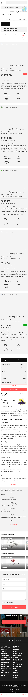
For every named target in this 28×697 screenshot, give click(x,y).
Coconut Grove (6, 657)
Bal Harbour (5, 648)
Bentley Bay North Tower (10, 30)
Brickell (4, 653)
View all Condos (23, 694)
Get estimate (14, 622)
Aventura (4, 646)
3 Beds (14, 34)
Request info (4, 694)
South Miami (17, 665)
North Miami (17, 659)
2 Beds (4, 36)
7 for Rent (14, 24)
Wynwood (16, 678)
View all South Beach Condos (11, 7)
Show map (8, 19)
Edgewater (5, 666)
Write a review (14, 528)
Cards (22, 40)
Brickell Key (5, 655)
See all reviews (13, 524)
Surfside (16, 672)
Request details (14, 389)
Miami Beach (17, 653)
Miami (15, 652)
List (23, 35)
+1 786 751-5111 (16, 686)
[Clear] (24, 2)
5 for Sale (5, 24)
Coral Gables (5, 659)
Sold (23, 24)
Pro (23, 37)
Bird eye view (21, 19)
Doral (3, 661)
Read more (13, 484)
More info (14, 385)
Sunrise (16, 670)
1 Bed (4, 34)
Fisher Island (6, 668)
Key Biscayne (17, 650)
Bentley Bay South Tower (10, 28)
